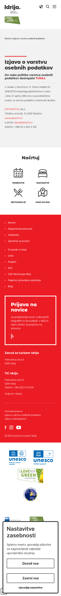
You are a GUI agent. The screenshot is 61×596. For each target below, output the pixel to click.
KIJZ (10, 268)
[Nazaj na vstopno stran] (12, 9)
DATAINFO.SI (12, 109)
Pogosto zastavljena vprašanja (24, 280)
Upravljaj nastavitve (31, 587)
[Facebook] (5, 427)
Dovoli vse (30, 563)
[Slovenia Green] (30, 476)
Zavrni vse (30, 578)
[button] (41, 6)
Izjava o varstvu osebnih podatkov (29, 39)
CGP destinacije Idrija (19, 274)
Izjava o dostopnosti (15, 419)
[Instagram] (11, 427)
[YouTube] (18, 427)
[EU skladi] (14, 520)
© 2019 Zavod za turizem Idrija (21, 436)
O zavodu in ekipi (17, 250)
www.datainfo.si (14, 118)
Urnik (11, 256)
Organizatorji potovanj (20, 229)
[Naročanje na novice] (12, 336)
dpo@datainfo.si (24, 122)
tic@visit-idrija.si (13, 394)
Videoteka (13, 235)
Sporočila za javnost (19, 241)
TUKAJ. (41, 78)
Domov (8, 39)
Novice (11, 223)
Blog (10, 286)
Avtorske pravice (14, 411)
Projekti (12, 262)
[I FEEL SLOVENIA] (37, 520)
